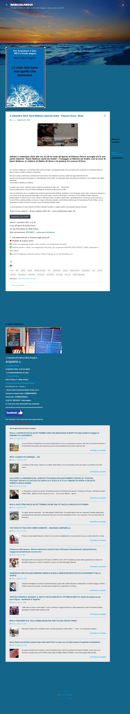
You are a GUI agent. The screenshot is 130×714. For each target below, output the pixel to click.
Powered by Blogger (66, 695)
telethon (13, 274)
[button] (104, 116)
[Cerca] (123, 5)
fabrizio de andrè (40, 270)
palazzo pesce (74, 270)
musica (65, 270)
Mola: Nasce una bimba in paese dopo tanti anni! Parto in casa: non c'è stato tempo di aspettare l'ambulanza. (55, 642)
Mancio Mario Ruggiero (117, 146)
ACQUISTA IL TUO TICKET (20, 216)
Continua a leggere (98, 450)
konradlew (69, 698)
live (49, 270)
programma (86, 270)
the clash (59, 274)
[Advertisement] (118, 43)
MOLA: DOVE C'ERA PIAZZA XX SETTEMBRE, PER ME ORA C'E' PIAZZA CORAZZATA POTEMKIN (49, 504)
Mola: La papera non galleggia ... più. (25, 457)
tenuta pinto (22, 274)
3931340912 (30, 232)
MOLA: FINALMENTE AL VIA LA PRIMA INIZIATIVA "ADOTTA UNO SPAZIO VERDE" (43, 621)
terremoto (32, 274)
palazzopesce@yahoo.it (46, 232)
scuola (100, 270)
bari (17, 270)
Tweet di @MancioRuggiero (118, 153)
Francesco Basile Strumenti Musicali (20, 383)
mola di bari (56, 270)
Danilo (30, 270)
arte (12, 270)
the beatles (50, 274)
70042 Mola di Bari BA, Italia (27, 278)
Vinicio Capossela (78, 274)
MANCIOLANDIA (21, 5)
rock (93, 270)
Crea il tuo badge (116, 149)
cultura (23, 270)
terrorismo (41, 274)
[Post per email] (11, 266)
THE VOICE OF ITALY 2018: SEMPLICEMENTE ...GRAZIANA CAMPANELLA (40, 528)
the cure (67, 274)
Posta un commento (18, 285)
